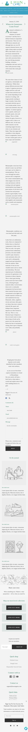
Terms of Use (13, 695)
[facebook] (10, 676)
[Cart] (24, 3)
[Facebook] (6, 398)
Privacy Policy (13, 697)
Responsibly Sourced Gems (14, 667)
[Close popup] (26, 701)
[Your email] (6, 647)
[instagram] (14, 676)
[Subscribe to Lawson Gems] (9, 398)
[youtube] (17, 676)
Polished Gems (14, 660)
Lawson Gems (4, 16)
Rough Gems (14, 663)
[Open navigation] (3, 3)
